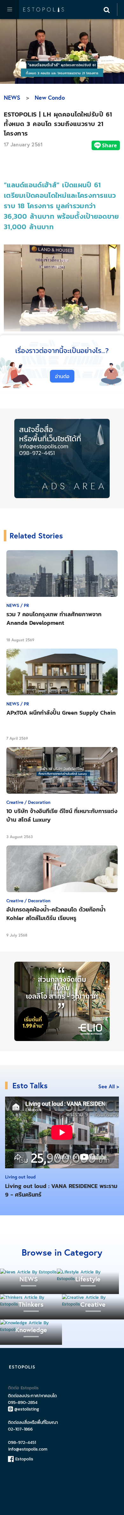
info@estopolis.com (27, 1449)
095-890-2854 (23, 1402)
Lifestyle (87, 1279)
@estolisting (26, 1409)
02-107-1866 (20, 1429)
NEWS (12, 97)
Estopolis (23, 1459)
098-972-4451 (22, 1442)
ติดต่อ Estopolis (23, 1388)
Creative (93, 1304)
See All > (108, 1086)
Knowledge (31, 1329)
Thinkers (31, 1304)
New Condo (50, 97)
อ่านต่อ (62, 376)
